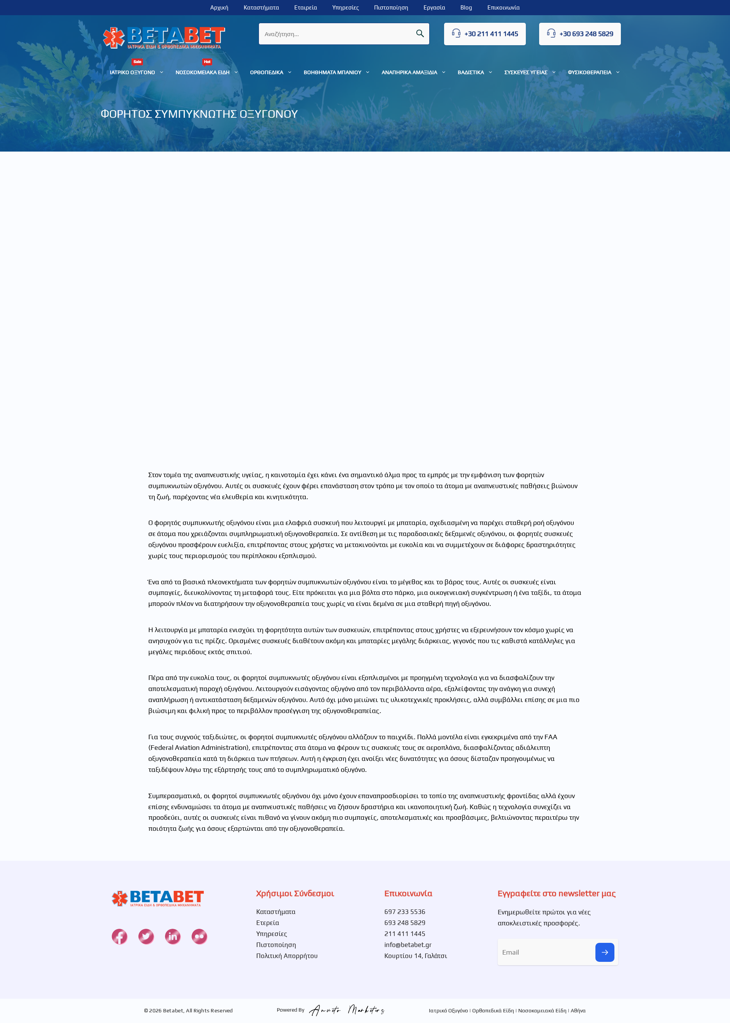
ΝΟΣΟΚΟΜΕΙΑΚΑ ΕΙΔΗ (203, 72)
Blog (466, 7)
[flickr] (199, 936)
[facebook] (119, 936)
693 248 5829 (404, 923)
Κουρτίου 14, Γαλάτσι (415, 956)
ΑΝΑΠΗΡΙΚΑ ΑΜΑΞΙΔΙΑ (409, 72)
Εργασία (434, 7)
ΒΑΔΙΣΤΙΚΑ (471, 72)
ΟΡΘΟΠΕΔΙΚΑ (266, 72)
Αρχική (219, 7)
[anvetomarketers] (345, 1010)
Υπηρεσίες (345, 7)
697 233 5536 (404, 911)
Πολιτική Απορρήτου (287, 956)
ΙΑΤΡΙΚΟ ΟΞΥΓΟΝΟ (132, 72)
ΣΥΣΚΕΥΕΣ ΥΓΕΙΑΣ (526, 72)
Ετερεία (267, 923)
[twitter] (146, 936)
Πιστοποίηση (391, 7)
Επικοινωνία (503, 7)
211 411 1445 (404, 934)
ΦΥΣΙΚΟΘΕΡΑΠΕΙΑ (589, 72)
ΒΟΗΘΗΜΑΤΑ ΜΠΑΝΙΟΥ (332, 72)
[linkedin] (172, 936)
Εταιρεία (305, 7)
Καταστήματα (261, 7)
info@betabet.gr (408, 945)
